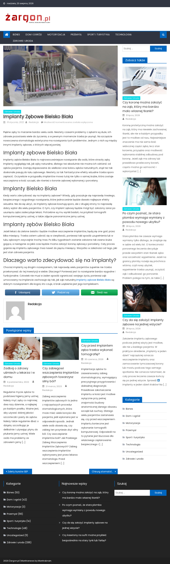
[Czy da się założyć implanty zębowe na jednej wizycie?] (145, 298)
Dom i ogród (34, 34)
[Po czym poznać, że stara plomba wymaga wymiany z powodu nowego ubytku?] (145, 191)
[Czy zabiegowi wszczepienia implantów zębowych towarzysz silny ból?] (60, 348)
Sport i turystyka (98, 34)
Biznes (16, 34)
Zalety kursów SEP (18, 471)
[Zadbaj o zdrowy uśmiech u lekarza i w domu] (21, 348)
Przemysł (76, 34)
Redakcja (34, 122)
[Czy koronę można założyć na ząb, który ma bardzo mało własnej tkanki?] (145, 80)
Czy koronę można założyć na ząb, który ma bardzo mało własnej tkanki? (142, 106)
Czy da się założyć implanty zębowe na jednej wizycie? (143, 322)
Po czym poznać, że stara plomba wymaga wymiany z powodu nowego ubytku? (144, 217)
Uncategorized (134, 451)
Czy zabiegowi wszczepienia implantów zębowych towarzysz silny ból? (60, 374)
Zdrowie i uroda (23, 40)
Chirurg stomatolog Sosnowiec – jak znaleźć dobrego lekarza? (105, 471)
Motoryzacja (56, 34)
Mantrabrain (44, 560)
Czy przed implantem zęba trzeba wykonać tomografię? (97, 349)
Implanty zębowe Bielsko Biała (93, 280)
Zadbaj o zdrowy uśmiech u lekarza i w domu (19, 372)
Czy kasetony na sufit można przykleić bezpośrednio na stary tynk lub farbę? (84, 537)
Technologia (123, 34)
